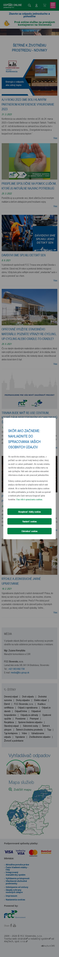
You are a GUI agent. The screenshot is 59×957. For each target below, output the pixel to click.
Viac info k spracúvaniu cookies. (29, 499)
